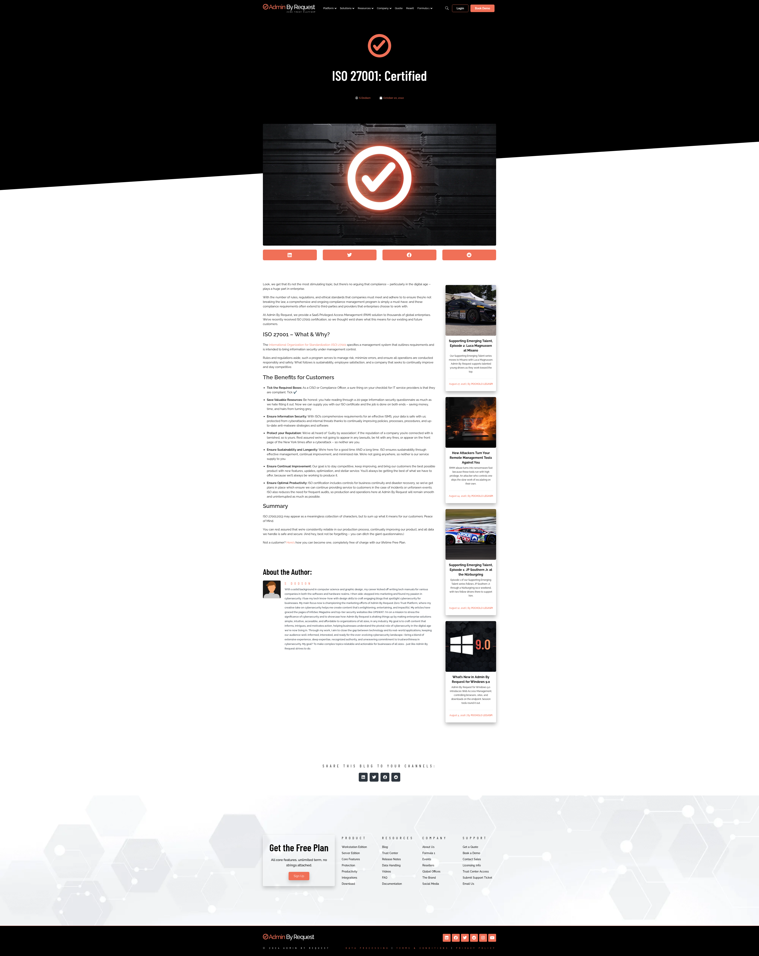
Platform (328, 8)
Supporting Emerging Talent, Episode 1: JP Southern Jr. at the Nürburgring (471, 569)
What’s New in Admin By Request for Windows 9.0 (471, 679)
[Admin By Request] (289, 8)
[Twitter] (465, 938)
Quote (399, 8)
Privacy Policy (476, 947)
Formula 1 (423, 8)
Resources (364, 8)
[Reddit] (474, 938)
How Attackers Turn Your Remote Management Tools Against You (471, 457)
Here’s (290, 542)
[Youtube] (492, 938)
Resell (410, 8)
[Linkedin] (447, 938)
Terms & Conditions (422, 947)
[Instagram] (483, 938)
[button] (290, 255)
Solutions (345, 8)
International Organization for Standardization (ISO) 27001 (307, 345)
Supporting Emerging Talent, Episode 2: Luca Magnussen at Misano (471, 345)
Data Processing (367, 947)
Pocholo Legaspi (482, 384)
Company (383, 8)
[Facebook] (456, 938)
